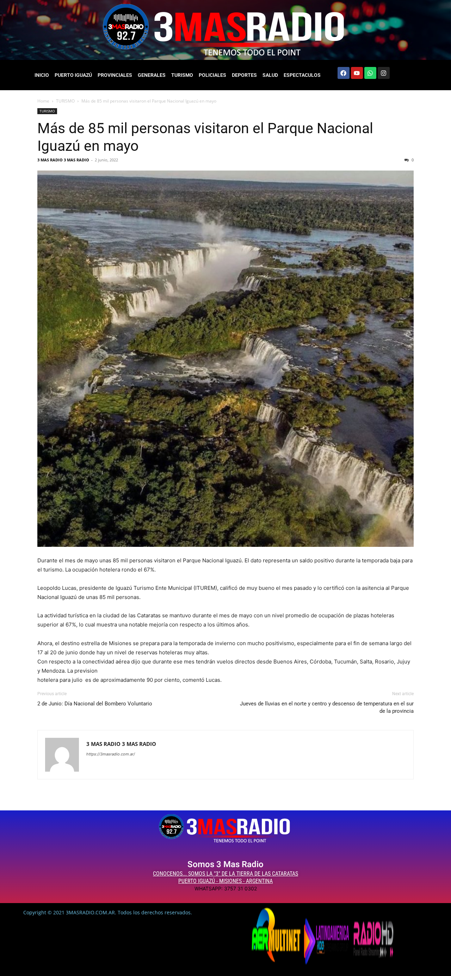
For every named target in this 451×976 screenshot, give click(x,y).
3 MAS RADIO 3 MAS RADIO (63, 159)
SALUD (270, 75)
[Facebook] (344, 73)
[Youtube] (357, 73)
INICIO (42, 75)
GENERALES (152, 75)
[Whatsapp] (370, 73)
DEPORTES (244, 75)
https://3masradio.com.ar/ (110, 754)
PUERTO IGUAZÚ (73, 75)
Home (43, 101)
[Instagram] (384, 73)
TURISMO (182, 75)
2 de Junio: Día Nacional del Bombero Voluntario (94, 703)
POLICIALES (212, 75)
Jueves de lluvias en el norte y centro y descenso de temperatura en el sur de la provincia (327, 707)
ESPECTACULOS (302, 75)
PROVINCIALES (115, 75)
